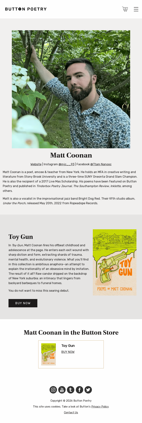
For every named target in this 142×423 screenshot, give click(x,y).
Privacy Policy (100, 406)
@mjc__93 (66, 164)
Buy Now (23, 303)
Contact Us (71, 412)
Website (36, 164)
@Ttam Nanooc (100, 164)
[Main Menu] (136, 9)
